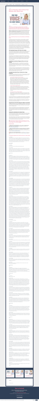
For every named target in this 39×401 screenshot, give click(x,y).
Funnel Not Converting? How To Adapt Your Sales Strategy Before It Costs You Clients (10, 376)
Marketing (23, 4)
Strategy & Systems (17, 4)
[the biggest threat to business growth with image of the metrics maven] (29, 372)
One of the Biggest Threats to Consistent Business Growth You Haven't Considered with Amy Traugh (28, 376)
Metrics (26, 4)
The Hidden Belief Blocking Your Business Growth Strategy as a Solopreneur (19, 376)
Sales (13, 4)
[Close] (38, 400)
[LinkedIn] (17, 397)
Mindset (10, 4)
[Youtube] (20, 397)
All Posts (7, 4)
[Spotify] (18, 397)
